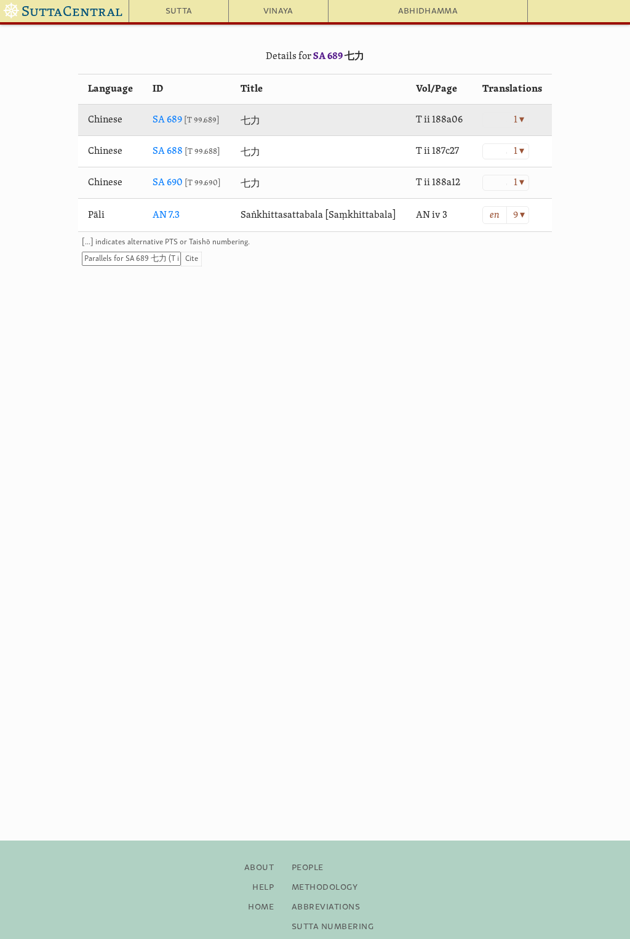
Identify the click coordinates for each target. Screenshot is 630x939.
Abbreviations (326, 907)
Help (263, 887)
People (308, 868)
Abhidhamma (428, 11)
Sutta (179, 11)
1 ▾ (519, 120)
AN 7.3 (166, 215)
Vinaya (278, 11)
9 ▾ (519, 215)
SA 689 (328, 57)
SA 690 (168, 183)
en (495, 215)
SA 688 (168, 151)
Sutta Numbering (332, 927)
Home (261, 907)
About (259, 868)
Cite (191, 259)
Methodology (324, 887)
